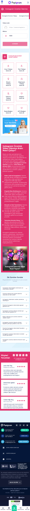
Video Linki (6, 23)
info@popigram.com (10, 442)
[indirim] (15, 133)
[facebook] (16, 425)
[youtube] (27, 425)
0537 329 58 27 (9, 430)
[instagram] (20, 425)
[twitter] (23, 425)
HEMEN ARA (24, 435)
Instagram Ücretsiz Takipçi (9, 16)
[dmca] (21, 497)
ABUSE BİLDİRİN (14, 482)
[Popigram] (15, 2)
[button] (28, 2)
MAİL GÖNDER (23, 441)
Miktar (5, 31)
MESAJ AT (24, 430)
